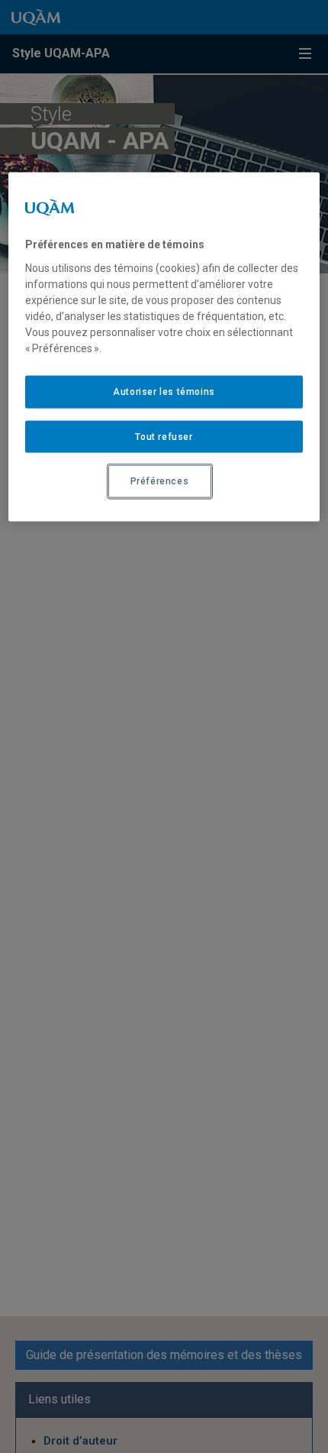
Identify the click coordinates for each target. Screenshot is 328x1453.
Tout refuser (163, 436)
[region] (164, 347)
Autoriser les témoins (164, 391)
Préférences (159, 481)
